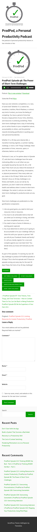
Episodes (6, 270)
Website (4, 384)
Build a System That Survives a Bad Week (16, 432)
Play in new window (14, 93)
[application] (18, 88)
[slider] (31, 87)
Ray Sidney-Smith (19, 77)
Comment (6, 336)
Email (4, 375)
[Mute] (27, 88)
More (15, 98)
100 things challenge (10, 276)
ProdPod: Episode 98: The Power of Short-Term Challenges (18, 477)
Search (4, 410)
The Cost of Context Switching (12, 439)
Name (4, 366)
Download (25, 93)
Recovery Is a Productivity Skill (12, 436)
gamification (8, 280)
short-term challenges (11, 288)
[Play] (4, 88)
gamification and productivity (13, 284)
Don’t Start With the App (10, 429)
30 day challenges (26, 276)
